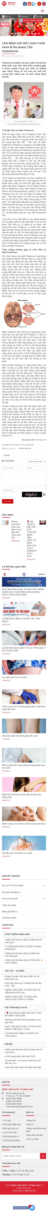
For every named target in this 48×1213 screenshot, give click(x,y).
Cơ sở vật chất (10, 1132)
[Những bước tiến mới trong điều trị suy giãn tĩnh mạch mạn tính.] (5, 522)
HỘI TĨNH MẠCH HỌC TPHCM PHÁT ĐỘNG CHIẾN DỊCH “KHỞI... (23, 1027)
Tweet (6, 455)
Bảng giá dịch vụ (9, 911)
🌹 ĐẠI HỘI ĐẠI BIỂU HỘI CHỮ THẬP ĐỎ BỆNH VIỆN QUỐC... (23, 1014)
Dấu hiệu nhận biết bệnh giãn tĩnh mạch (20, 736)
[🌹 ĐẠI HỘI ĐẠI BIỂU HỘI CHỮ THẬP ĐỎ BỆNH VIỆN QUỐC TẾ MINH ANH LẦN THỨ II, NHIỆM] (42, 522)
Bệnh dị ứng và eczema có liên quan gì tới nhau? (24, 823)
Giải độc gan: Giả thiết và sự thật (17, 853)
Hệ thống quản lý (11, 1136)
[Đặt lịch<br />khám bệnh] (3, 16)
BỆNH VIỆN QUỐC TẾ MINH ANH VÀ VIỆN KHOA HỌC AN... (23, 991)
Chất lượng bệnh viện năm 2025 (20, 1056)
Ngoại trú (31, 1120)
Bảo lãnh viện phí (35, 1135)
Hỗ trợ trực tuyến (10, 898)
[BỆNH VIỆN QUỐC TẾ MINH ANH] (8, 3)
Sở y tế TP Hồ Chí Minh (12, 885)
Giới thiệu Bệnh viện (12, 1124)
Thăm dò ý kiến (9, 905)
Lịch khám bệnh (9, 917)
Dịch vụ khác (33, 1139)
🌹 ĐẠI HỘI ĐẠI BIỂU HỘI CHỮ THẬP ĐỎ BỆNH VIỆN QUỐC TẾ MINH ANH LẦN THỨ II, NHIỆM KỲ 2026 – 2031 (31, 538)
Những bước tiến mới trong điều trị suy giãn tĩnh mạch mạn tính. (16, 529)
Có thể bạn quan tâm (14, 566)
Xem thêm (7, 514)
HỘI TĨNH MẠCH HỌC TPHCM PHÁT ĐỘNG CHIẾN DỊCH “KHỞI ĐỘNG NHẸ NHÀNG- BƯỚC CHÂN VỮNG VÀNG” (23, 592)
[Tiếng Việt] (39, 3)
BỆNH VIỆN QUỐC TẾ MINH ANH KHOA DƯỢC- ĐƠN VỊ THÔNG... (21, 998)
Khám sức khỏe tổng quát (36, 1129)
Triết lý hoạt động (11, 1140)
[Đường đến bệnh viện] (19, 16)
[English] (44, 3)
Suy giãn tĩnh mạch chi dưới (14, 677)
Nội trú (30, 1124)
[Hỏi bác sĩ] (34, 16)
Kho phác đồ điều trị (11, 892)
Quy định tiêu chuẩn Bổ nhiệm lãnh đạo (23, 1067)
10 (39, 34)
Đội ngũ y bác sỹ (10, 1128)
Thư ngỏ (7, 1120)
